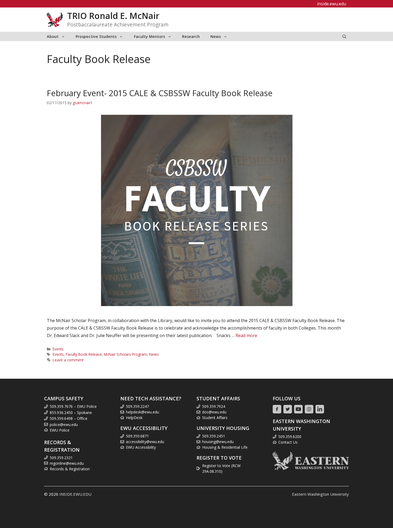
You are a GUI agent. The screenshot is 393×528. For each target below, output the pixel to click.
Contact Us (288, 442)
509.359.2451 (213, 436)
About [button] (53, 36)
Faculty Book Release (84, 354)
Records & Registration (70, 468)
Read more (246, 335)
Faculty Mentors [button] (149, 36)
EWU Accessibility (141, 447)
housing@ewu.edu (218, 441)
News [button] (215, 36)
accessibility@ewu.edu (145, 441)
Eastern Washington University (320, 494)
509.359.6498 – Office (68, 418)
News (154, 354)
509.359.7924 (213, 406)
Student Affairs (215, 417)
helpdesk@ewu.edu (142, 411)
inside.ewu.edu (331, 4)
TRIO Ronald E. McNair (113, 15)
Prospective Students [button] (96, 36)
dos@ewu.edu (214, 411)
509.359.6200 (289, 436)
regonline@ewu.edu (67, 463)
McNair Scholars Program (125, 354)
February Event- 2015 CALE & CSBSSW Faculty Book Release (159, 93)
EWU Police (60, 430)
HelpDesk (134, 417)
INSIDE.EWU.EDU (75, 494)
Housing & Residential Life (225, 447)
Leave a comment (68, 359)
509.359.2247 (137, 406)
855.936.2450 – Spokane (71, 412)
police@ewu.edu (64, 424)
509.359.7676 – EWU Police (73, 406)
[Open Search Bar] (344, 36)
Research (191, 36)
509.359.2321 (61, 457)
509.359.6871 (137, 436)
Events (58, 348)
